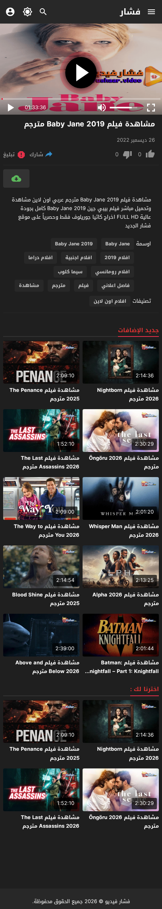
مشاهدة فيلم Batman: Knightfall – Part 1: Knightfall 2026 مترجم (122, 671)
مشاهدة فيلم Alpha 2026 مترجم (125, 599)
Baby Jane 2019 (74, 244)
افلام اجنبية (78, 257)
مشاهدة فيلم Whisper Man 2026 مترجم (124, 530)
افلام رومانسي (112, 271)
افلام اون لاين (110, 301)
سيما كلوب (70, 271)
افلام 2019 (117, 257)
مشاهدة (29, 285)
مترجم (59, 285)
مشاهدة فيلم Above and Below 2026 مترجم (47, 667)
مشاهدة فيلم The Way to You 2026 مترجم (46, 530)
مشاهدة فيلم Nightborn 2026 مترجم (128, 394)
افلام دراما (40, 257)
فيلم (83, 285)
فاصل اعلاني (115, 285)
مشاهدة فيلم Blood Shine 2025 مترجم (45, 599)
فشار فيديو (117, 901)
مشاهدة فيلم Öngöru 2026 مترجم (124, 462)
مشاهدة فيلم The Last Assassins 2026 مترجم (50, 462)
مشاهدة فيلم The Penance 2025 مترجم (44, 394)
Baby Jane (117, 244)
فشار (130, 12)
